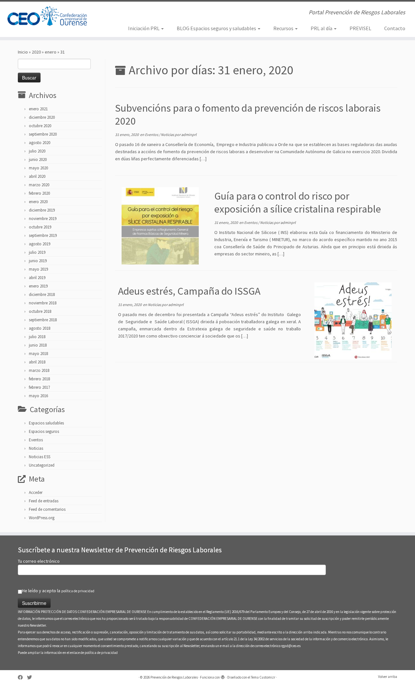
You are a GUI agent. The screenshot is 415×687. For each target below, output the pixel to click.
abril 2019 (37, 277)
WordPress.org (41, 518)
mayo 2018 (38, 353)
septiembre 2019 (43, 235)
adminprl (188, 134)
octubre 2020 (40, 126)
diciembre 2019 (42, 210)
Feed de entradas (43, 501)
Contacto (394, 28)
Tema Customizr (263, 677)
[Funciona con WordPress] (222, 676)
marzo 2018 (39, 370)
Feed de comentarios (47, 509)
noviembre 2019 (42, 218)
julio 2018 (37, 336)
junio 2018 (38, 345)
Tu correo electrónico (39, 561)
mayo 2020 (38, 168)
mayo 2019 (38, 269)
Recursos (283, 28)
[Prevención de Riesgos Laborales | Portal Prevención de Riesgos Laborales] (48, 16)
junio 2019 (38, 261)
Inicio (23, 52)
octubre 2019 (40, 227)
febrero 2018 (39, 379)
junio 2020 (38, 159)
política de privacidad (77, 591)
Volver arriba (387, 676)
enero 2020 (38, 201)
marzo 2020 (39, 185)
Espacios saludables (46, 423)
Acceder (35, 492)
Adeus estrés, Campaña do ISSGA (189, 291)
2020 (36, 52)
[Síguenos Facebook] (22, 677)
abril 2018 (37, 362)
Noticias (36, 448)
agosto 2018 (39, 328)
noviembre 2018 (42, 303)
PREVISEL (360, 28)
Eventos (36, 440)
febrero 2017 (39, 387)
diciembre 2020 (42, 117)
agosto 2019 (39, 244)
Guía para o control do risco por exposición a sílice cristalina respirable (297, 202)
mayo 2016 (38, 396)
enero (50, 52)
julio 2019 (37, 252)
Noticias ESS (39, 457)
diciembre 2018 (42, 294)
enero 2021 (38, 109)
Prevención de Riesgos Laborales (174, 677)
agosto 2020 (39, 142)
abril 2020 (37, 176)
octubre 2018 (40, 311)
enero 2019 (38, 286)
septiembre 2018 (43, 320)
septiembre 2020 (43, 134)
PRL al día (322, 28)
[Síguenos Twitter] (31, 677)
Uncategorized (41, 465)
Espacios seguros (44, 431)
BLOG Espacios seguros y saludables (217, 28)
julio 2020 (37, 151)
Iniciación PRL (144, 28)
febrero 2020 (39, 193)
